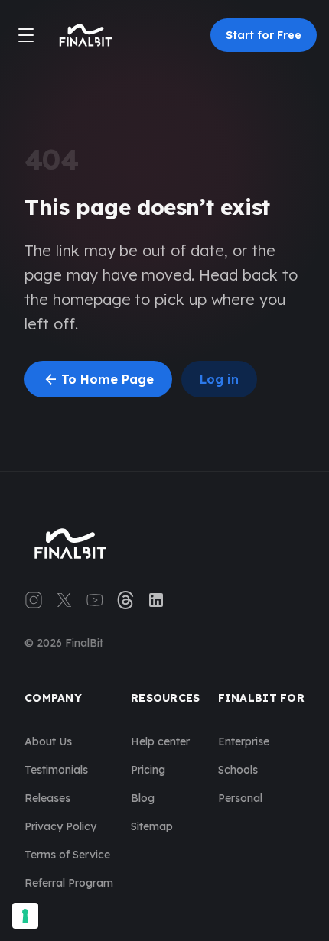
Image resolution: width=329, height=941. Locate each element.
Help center (160, 741)
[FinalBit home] (85, 35)
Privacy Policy (60, 826)
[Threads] (125, 600)
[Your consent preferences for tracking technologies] (25, 916)
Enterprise (243, 741)
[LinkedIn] (156, 600)
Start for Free (263, 35)
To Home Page (98, 379)
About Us (48, 741)
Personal (240, 798)
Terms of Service (67, 855)
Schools (238, 770)
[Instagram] (33, 600)
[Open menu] (26, 35)
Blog (143, 798)
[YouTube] (95, 600)
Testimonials (56, 770)
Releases (47, 798)
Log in (219, 379)
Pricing (148, 770)
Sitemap (152, 826)
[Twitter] (64, 600)
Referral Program (68, 883)
